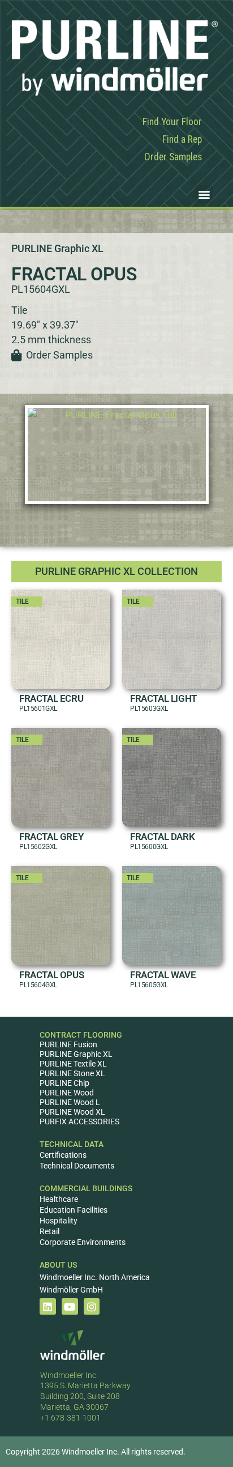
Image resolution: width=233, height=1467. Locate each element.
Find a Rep (182, 139)
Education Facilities (73, 1209)
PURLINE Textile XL (73, 1063)
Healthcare (59, 1199)
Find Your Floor (172, 121)
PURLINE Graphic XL (76, 1054)
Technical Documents (77, 1165)
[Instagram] (92, 1306)
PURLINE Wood (67, 1092)
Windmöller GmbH (71, 1289)
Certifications (63, 1154)
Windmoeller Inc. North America (95, 1277)
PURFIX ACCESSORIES (79, 1121)
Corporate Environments (83, 1242)
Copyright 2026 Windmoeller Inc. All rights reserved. (95, 1451)
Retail (49, 1231)
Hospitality (58, 1220)
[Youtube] (70, 1306)
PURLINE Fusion (68, 1044)
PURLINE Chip (64, 1083)
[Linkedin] (48, 1306)
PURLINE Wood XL (72, 1111)
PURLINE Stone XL (72, 1073)
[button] (204, 194)
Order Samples (173, 157)
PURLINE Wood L (70, 1102)
